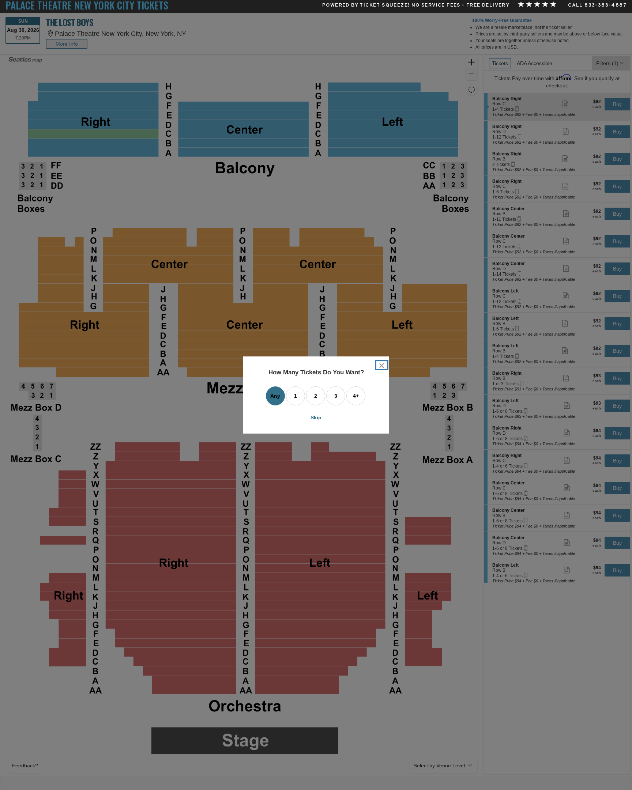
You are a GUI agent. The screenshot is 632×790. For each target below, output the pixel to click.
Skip (316, 417)
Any (275, 396)
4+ (356, 396)
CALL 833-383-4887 (597, 5)
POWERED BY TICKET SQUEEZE (365, 5)
